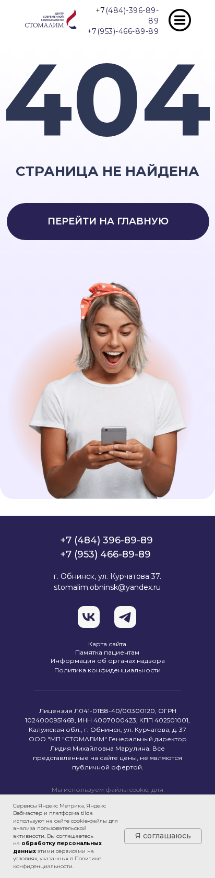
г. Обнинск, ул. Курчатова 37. (107, 576)
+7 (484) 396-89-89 (107, 540)
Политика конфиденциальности (107, 670)
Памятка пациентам (107, 652)
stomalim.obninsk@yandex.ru (107, 587)
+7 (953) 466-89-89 (106, 554)
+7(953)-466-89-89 (123, 31)
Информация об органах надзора (108, 661)
